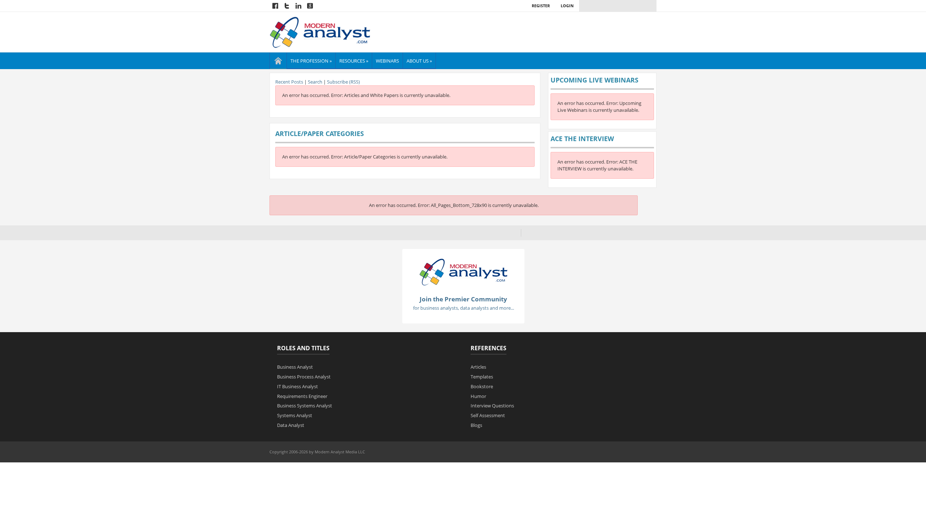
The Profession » (311, 61)
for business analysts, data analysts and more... (463, 308)
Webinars (387, 61)
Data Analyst (290, 425)
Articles (478, 367)
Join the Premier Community (463, 299)
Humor (478, 396)
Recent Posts (289, 82)
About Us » (419, 61)
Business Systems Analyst (304, 405)
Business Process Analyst (304, 376)
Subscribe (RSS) (343, 82)
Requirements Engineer (302, 396)
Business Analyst (295, 367)
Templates (482, 376)
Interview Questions (492, 405)
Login (567, 5)
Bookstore (482, 386)
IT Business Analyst (297, 386)
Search (315, 82)
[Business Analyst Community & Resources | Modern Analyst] (320, 31)
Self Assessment (488, 415)
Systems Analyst (294, 415)
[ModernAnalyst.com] (463, 271)
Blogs (476, 425)
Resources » (353, 61)
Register (541, 5)
